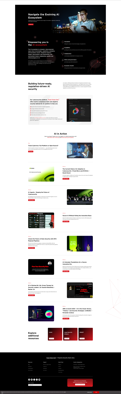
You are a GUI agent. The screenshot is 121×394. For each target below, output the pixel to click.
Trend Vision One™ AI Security (53, 137)
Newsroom (30, 366)
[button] (35, 385)
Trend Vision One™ (51, 358)
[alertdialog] (60, 392)
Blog (29, 364)
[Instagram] (37, 380)
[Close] (119, 392)
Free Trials (45, 370)
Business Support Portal (47, 364)
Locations (59, 368)
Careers (59, 366)
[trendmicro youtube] (39, 380)
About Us (59, 364)
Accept (96, 392)
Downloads (45, 368)
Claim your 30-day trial (79, 384)
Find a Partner (30, 370)
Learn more (51, 338)
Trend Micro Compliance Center (40, 117)
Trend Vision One (53, 100)
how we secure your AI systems (67, 137)
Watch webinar (65, 178)
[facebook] (32, 380)
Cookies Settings (89, 392)
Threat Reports (30, 368)
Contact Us (45, 366)
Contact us (31, 24)
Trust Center (60, 372)
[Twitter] (34, 380)
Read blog (30, 151)
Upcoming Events (61, 370)
